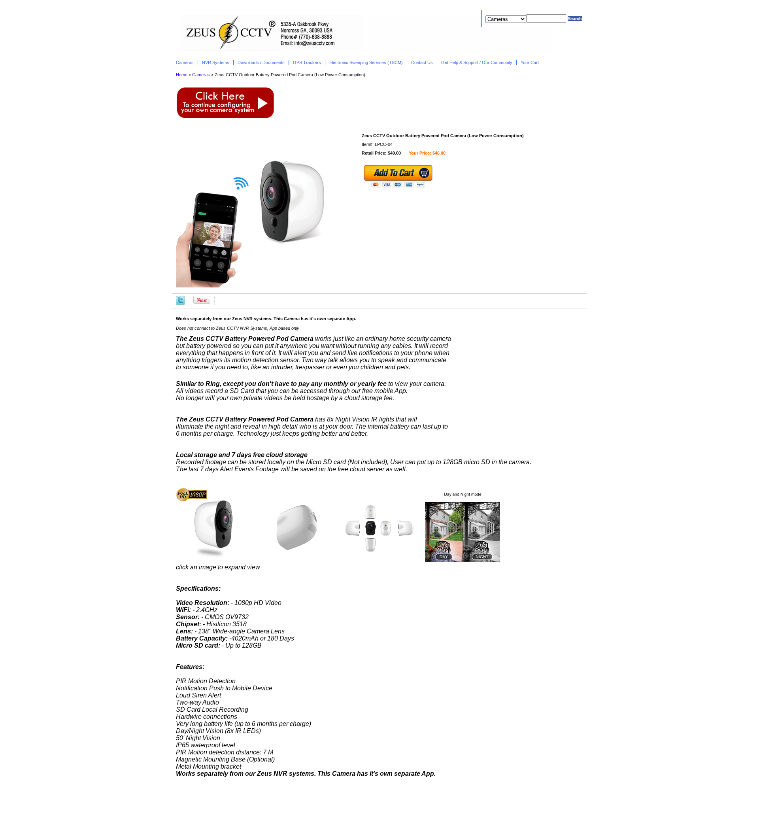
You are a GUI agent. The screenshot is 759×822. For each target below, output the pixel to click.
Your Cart (530, 62)
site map (426, 802)
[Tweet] (180, 299)
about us (319, 802)
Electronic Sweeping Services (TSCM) (366, 62)
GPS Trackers (307, 62)
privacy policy (357, 802)
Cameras (185, 62)
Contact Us (422, 62)
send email (395, 802)
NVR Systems (215, 62)
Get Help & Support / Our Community (476, 62)
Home (181, 74)
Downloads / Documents (261, 62)
